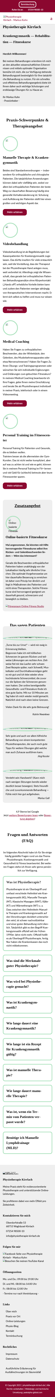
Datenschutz (12, 1359)
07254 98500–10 (35, 10)
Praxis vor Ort (13, 1316)
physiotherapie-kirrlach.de (34, 1385)
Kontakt (10, 1331)
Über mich (11, 1311)
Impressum (11, 1354)
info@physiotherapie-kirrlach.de (23, 1236)
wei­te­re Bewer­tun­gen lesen (23, 815)
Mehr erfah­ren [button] (15, 212)
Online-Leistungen (15, 1321)
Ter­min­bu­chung (27, 5)
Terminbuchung (14, 1336)
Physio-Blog (12, 1326)
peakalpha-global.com (33, 1393)
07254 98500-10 (15, 1231)
